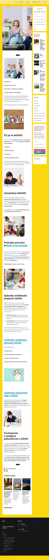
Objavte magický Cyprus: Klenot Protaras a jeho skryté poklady (42, 87)
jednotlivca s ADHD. (14, 255)
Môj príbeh (21, 2)
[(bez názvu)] (17, 484)
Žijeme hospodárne (37, 120)
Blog (16, 2)
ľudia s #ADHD (12, 257)
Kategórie (36, 108)
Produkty (27, 2)
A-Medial (35, 100)
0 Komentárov (21, 50)
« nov (35, 29)
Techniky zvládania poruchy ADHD (15, 341)
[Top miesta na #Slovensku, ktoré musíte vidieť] (26, 484)
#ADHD (25, 98)
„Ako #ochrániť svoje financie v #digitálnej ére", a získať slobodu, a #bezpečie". (8, 494)
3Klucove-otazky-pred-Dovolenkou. (8, 546)
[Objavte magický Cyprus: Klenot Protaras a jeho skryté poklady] (36, 85)
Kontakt (45, 2)
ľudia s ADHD (20, 400)
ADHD (6, 140)
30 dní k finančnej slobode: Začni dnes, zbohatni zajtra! (9, 541)
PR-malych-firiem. (7, 550)
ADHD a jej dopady (16, 245)
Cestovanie (36, 103)
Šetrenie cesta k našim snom (39, 113)
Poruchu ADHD (7, 455)
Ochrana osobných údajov (8, 527)
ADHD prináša (19, 303)
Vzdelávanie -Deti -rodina (39, 118)
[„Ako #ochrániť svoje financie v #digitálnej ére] (8, 484)
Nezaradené (36, 110)
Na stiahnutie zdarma (36, 2)
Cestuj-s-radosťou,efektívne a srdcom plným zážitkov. (9, 538)
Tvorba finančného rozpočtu (39, 115)
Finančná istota (37, 105)
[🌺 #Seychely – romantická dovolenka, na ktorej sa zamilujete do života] (36, 72)
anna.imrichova (8, 50)
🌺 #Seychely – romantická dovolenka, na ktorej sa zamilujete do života (43, 75)
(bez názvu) (16, 491)
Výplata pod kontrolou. (8, 548)
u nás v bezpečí (42, 147)
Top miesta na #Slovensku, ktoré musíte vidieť (26, 493)
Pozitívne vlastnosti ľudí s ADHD (15, 394)
